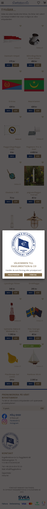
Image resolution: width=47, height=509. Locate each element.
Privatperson (13, 275)
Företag (33, 275)
